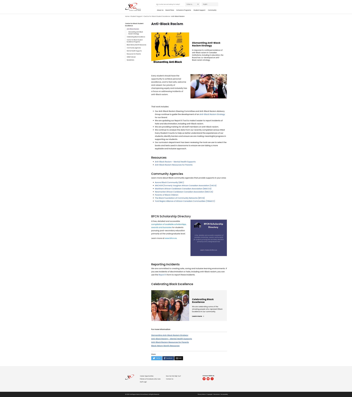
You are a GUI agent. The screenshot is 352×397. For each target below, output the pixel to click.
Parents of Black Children (166, 195)
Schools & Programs (183, 10)
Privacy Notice (202, 394)
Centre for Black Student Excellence (134, 24)
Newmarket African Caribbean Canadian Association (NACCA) (184, 191)
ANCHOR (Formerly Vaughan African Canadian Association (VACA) (186, 185)
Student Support (199, 10)
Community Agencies (134, 48)
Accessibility (224, 394)
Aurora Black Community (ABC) (169, 182)
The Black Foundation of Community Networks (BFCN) (180, 198)
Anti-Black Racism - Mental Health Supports (175, 161)
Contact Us (169, 379)
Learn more (197, 316)
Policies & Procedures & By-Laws (150, 379)
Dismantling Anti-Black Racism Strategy (135, 33)
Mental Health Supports (134, 51)
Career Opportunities (146, 376)
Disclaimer (217, 394)
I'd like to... (190, 4)
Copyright (209, 394)
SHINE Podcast (131, 57)
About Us (160, 10)
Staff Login (143, 382)
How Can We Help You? (173, 376)
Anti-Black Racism (133, 29)
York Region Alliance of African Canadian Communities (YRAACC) (185, 201)
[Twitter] (204, 378)
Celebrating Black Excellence (136, 37)
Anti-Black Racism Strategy (212, 114)
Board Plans (169, 10)
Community (212, 10)
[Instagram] (212, 378)
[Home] (132, 6)
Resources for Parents (134, 54)
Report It (162, 274)
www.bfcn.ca (171, 238)
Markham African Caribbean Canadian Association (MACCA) (183, 188)
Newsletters (130, 60)
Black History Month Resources (136, 45)
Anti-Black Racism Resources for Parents (173, 165)
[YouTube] (208, 378)
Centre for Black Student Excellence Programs (135, 41)
